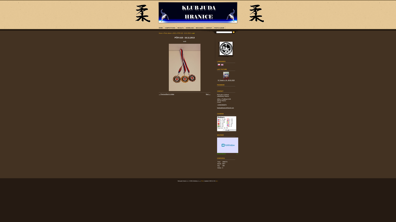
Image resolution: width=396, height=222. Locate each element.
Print (202, 181)
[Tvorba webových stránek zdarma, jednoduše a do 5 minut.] (200, 181)
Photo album (167, 33)
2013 (174, 33)
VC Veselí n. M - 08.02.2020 (226, 80)
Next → (208, 94)
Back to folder (170, 94)
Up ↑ (217, 181)
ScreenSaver (221, 154)
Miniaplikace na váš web (228, 145)
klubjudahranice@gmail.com (225, 108)
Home (160, 33)
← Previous (162, 94)
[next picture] (207, 67)
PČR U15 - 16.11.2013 (184, 33)
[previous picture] (162, 67)
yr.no (238, 154)
